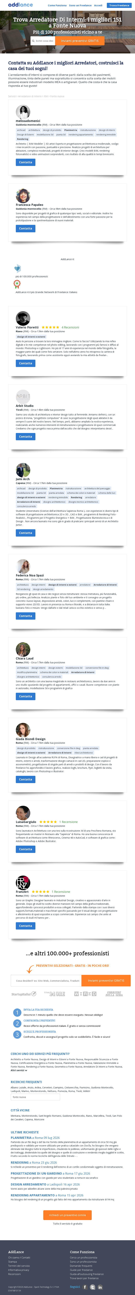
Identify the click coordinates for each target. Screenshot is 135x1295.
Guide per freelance (81, 1270)
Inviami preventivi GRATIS (106, 980)
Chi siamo (14, 1257)
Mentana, (16, 1115)
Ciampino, (59, 1087)
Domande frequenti (81, 1265)
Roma (19, 579)
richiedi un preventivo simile (67, 1215)
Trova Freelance (119, 5)
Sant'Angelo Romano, (51, 1115)
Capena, (29, 1119)
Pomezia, (63, 1091)
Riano (19, 331)
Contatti (25, 1257)
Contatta (25, 162)
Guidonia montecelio (28, 124)
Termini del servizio (19, 1265)
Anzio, (31, 1087)
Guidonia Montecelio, (102, 1087)
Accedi (98, 5)
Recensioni (14, 1274)
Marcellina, (99, 1115)
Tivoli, (79, 1091)
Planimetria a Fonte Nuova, (78, 1063)
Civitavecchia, (72, 1087)
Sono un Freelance (80, 5)
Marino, (25, 1091)
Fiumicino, (85, 1087)
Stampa (12, 1261)
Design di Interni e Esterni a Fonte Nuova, (61, 1059)
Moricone (39, 1119)
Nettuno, (52, 1091)
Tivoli (19, 409)
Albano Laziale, (19, 1087)
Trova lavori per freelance (84, 1278)
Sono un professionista (83, 1261)
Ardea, (38, 1087)
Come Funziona (57, 5)
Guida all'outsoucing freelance (87, 1274)
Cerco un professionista (83, 1257)
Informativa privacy (18, 1270)
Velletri (86, 1091)
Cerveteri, (47, 1087)
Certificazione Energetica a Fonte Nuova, (41, 1063)
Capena (20, 483)
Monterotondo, (38, 1091)
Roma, (72, 1091)
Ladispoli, (16, 1091)
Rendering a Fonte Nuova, (40, 1066)
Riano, (89, 1115)
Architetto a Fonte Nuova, (25, 1059)
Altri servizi (18, 1070)
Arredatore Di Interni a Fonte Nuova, (103, 1066)
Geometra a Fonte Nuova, (69, 1066)
